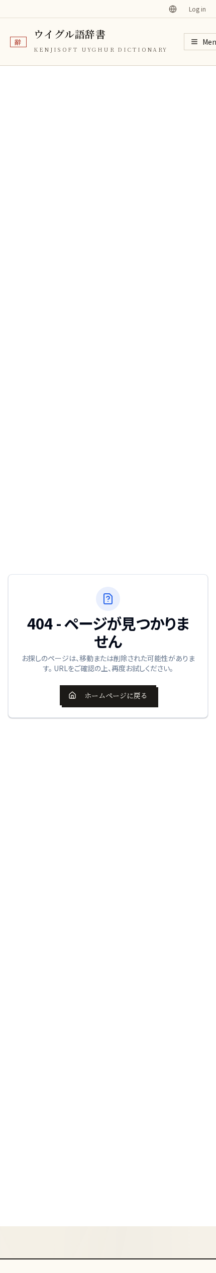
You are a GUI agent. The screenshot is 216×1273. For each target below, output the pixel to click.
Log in (197, 9)
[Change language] (173, 9)
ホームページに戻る (116, 695)
